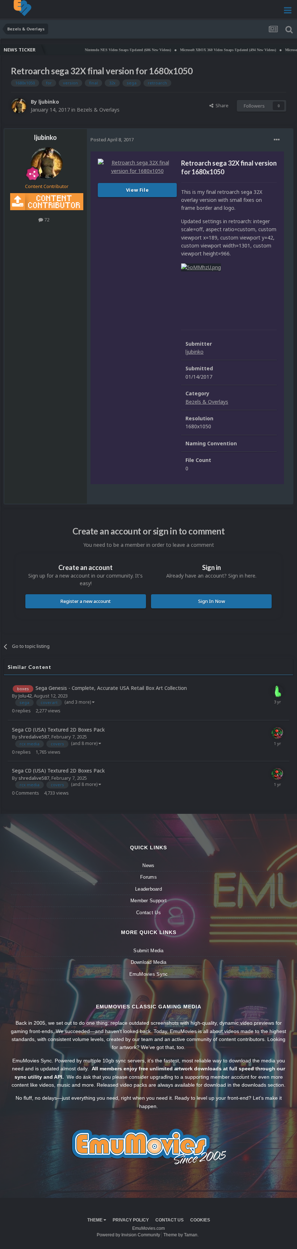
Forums (148, 877)
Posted (112, 139)
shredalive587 (33, 736)
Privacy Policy (131, 1220)
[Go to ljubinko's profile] (19, 106)
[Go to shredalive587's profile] (277, 733)
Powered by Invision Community (128, 1234)
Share (221, 105)
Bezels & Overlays (98, 109)
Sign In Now (211, 601)
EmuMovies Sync (148, 974)
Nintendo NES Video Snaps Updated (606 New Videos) (97, 50)
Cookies (200, 1220)
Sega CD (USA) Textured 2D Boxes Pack (58, 729)
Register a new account (85, 601)
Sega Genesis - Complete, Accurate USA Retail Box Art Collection (111, 687)
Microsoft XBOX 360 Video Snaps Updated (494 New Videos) (197, 50)
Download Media (149, 962)
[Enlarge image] (201, 266)
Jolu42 (25, 695)
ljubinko (48, 101)
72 (46, 219)
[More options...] (276, 140)
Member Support (148, 900)
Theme (95, 1220)
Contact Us (148, 912)
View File (137, 190)
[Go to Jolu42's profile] (277, 691)
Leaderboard (148, 889)
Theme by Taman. (180, 1234)
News (148, 865)
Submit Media (148, 950)
